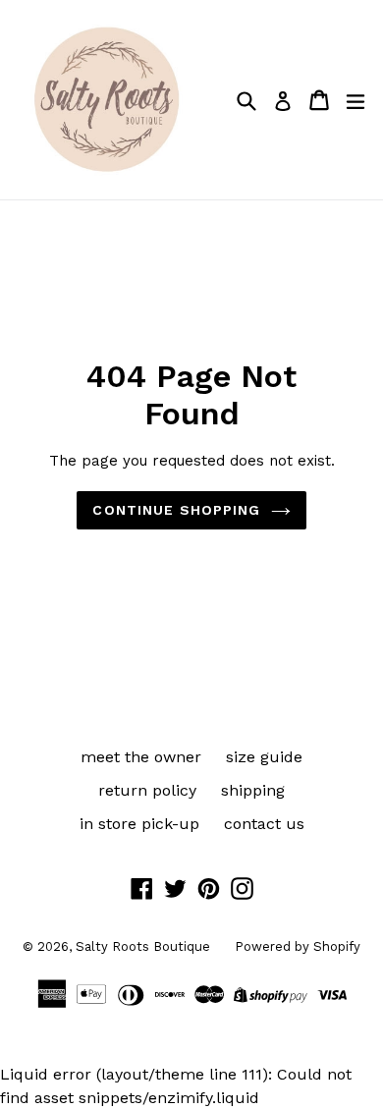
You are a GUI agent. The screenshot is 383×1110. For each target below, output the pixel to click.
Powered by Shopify (297, 946)
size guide (264, 757)
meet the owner (141, 757)
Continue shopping (176, 510)
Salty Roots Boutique (143, 946)
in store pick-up (139, 823)
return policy (147, 790)
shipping (253, 790)
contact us (264, 823)
